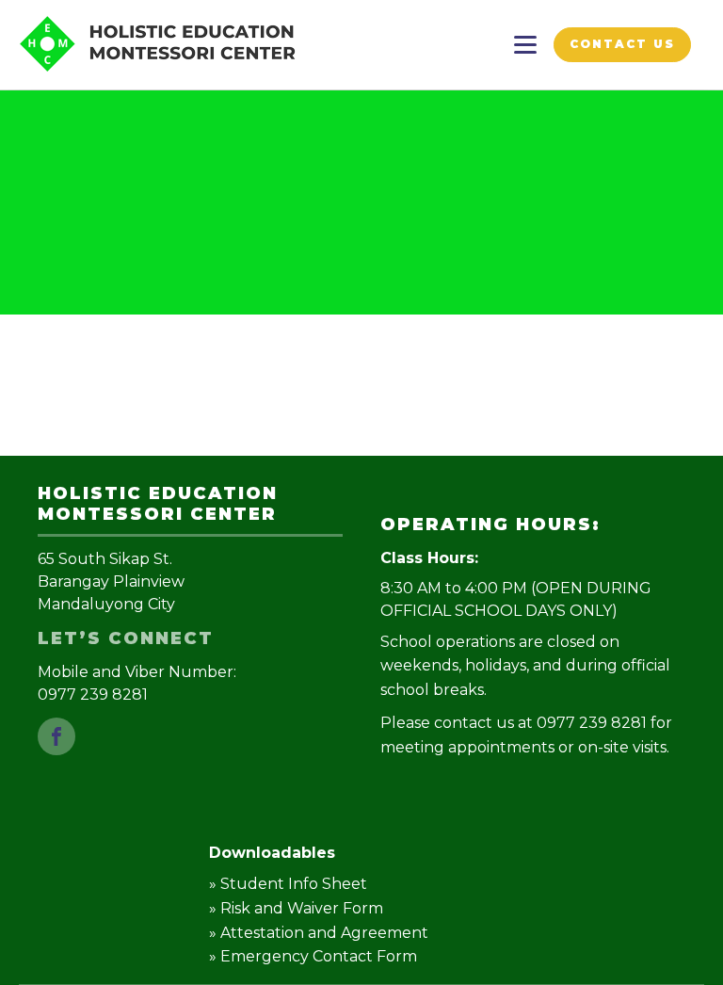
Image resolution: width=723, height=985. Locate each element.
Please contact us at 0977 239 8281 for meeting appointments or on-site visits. (526, 735)
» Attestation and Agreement (318, 933)
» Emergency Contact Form (313, 956)
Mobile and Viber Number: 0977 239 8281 (139, 683)
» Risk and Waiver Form (296, 908)
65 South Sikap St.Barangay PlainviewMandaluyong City (111, 581)
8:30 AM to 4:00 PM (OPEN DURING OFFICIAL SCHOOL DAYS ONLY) (515, 599)
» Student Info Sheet (288, 884)
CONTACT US (622, 44)
